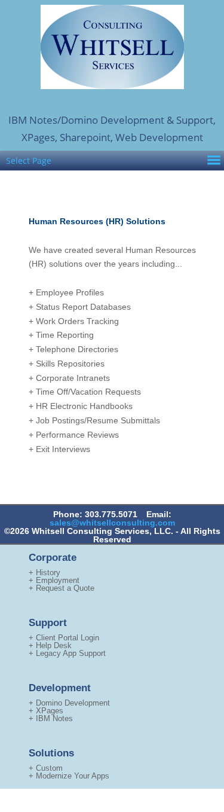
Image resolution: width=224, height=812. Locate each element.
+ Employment (54, 580)
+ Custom (46, 768)
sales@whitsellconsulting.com (112, 522)
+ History (44, 572)
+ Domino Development (69, 702)
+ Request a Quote (61, 588)
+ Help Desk (50, 645)
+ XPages (46, 710)
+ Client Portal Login (64, 637)
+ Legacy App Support (67, 653)
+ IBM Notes (51, 718)
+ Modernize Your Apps (69, 775)
